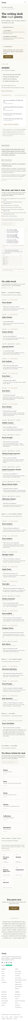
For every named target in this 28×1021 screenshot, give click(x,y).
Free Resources (18, 1007)
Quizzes (3, 1005)
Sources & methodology (9, 762)
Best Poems (4, 994)
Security (11, 1016)
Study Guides (4, 998)
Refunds (21, 1016)
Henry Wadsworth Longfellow (8, 70)
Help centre (17, 996)
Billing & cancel (9, 1018)
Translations (4, 1002)
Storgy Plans (17, 1005)
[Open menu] (25, 2)
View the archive (6, 850)
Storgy (4, 2)
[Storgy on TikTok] (8, 962)
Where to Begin (5, 1000)
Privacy (6, 1016)
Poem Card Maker (18, 986)
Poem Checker (18, 973)
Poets (3, 971)
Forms (3, 977)
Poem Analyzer (18, 971)
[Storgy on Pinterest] (6, 962)
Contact (16, 998)
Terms (3, 1016)
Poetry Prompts (18, 982)
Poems (3, 973)
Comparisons (4, 982)
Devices (3, 980)
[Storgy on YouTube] (11, 962)
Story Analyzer (18, 977)
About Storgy (17, 994)
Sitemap (15, 1018)
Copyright (3, 1018)
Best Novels (4, 996)
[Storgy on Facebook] (2, 962)
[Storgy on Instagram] (4, 962)
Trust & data (16, 1016)
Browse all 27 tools (7, 287)
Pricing (16, 1002)
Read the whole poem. (8, 90)
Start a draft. (8, 56)
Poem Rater (17, 975)
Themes (3, 975)
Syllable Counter (18, 984)
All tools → (17, 988)
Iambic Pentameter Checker (20, 980)
